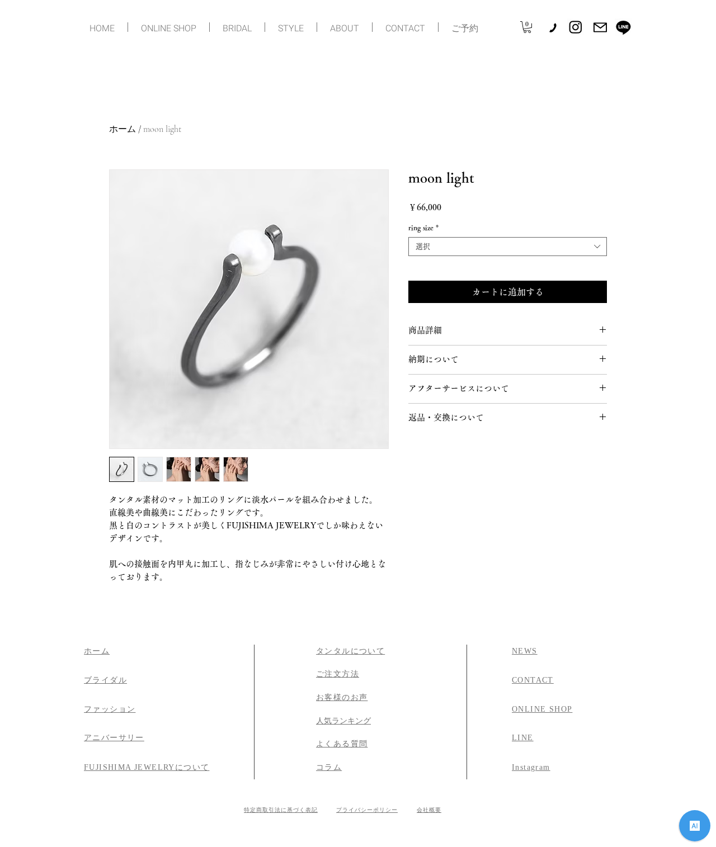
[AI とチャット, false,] (694, 825)
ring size (423, 227)
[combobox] (507, 246)
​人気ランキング (343, 721)
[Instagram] (575, 26)
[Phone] (552, 27)
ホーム (122, 129)
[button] (527, 27)
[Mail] (600, 27)
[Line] (623, 27)
